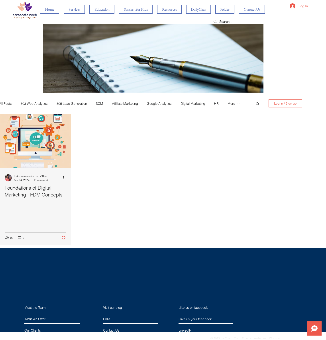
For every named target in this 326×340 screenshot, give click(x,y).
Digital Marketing (193, 103)
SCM (99, 103)
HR (216, 103)
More (231, 103)
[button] (257, 104)
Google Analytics (159, 103)
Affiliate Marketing (125, 103)
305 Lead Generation (72, 103)
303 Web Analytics (34, 103)
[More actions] (65, 178)
